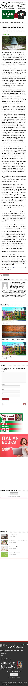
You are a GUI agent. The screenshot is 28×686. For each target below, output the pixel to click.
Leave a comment (20, 30)
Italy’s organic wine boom (14, 552)
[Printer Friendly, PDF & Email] (6, 34)
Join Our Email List (14, 493)
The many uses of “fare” (8, 357)
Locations (4, 684)
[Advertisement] (11, 409)
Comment (4, 371)
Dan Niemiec (5, 29)
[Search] (24, 404)
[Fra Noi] (14, 5)
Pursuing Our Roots (11, 30)
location (17, 668)
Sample (14, 682)
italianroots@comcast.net (13, 267)
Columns (6, 22)
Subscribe (2, 668)
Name (3, 384)
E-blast (8, 684)
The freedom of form (13, 546)
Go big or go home (13, 534)
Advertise (24, 682)
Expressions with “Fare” (8, 322)
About (10, 682)
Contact (24, 684)
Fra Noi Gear (13, 684)
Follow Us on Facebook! (5, 658)
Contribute (19, 684)
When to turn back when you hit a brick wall (13, 339)
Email (3, 389)
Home (2, 22)
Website (3, 393)
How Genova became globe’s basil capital (18, 540)
